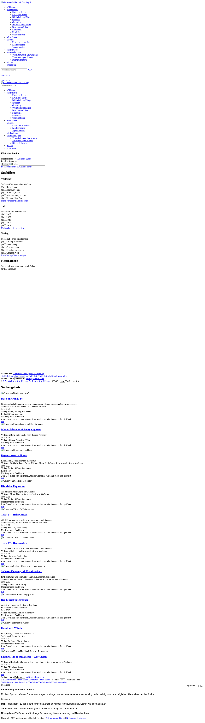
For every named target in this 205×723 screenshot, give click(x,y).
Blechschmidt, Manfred (16, 195)
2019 (8, 222)
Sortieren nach (7, 378)
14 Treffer (54, 381)
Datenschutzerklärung (55, 718)
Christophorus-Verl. (15, 250)
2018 (8, 225)
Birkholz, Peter (13, 192)
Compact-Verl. (12, 253)
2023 (8, 217)
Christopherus (12, 247)
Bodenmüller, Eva (14, 198)
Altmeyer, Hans (13, 190)
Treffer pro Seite (72, 381)
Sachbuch (12, 269)
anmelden (5, 75)
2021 (8, 220)
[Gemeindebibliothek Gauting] (15, 2)
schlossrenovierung (21, 373)
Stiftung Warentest (14, 241)
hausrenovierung (37, 373)
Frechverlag (11, 244)
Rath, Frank (11, 187)
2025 (8, 214)
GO (30, 70)
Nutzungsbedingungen (76, 718)
